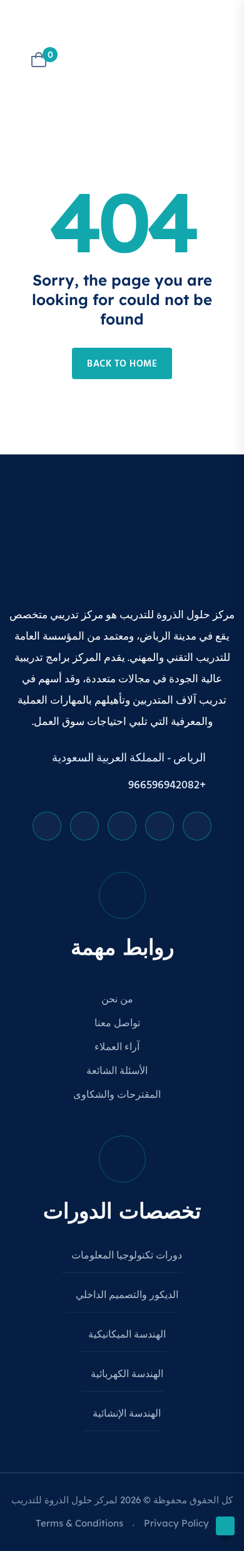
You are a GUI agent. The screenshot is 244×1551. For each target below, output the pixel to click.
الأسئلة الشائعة (118, 1071)
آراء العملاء (118, 1047)
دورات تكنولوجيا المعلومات (125, 1256)
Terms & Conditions (79, 1523)
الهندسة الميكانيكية (126, 1335)
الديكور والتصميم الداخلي (125, 1295)
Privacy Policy (176, 1523)
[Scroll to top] (225, 1525)
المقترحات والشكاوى (118, 1095)
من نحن (118, 1000)
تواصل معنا (118, 1024)
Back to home (122, 364)
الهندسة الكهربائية (125, 1374)
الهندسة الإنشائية (125, 1414)
